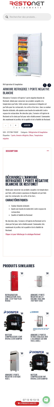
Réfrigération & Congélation (13, 84)
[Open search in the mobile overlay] (27, 17)
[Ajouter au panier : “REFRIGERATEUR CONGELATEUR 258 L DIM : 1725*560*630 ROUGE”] (22, 273)
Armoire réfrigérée (22, 135)
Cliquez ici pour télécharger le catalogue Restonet (23, 234)
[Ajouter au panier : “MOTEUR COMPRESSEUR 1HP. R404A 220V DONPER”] (47, 353)
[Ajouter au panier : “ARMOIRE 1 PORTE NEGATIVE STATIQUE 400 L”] (22, 353)
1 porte (13, 135)
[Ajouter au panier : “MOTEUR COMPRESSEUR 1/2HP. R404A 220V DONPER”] (22, 313)
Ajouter (27, 125)
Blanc (31, 135)
